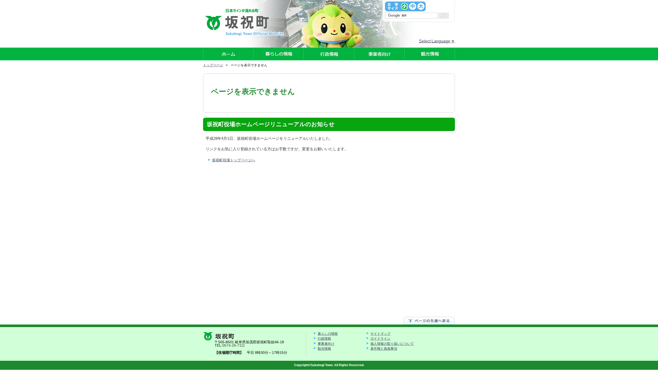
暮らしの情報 (328, 334)
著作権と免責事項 (383, 348)
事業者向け (326, 344)
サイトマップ (380, 334)
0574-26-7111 (233, 345)
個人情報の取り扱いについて (392, 344)
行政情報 (324, 338)
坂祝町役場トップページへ (233, 160)
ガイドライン (380, 338)
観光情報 (324, 348)
